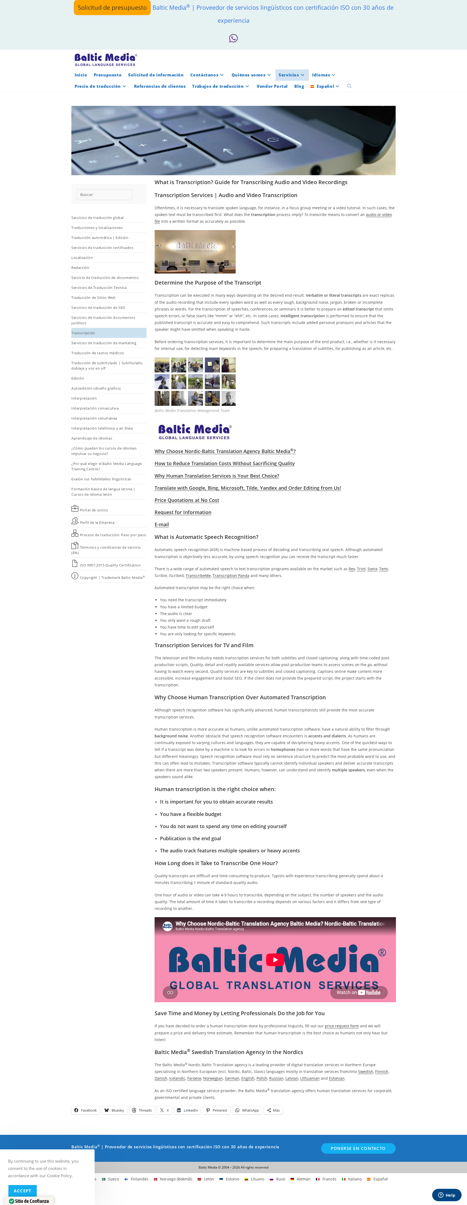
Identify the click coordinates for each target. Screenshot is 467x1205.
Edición (77, 378)
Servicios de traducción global (97, 217)
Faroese (194, 1078)
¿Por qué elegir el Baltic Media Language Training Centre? (106, 466)
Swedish (365, 1071)
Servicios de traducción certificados (102, 247)
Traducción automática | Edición (100, 237)
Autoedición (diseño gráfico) (96, 388)
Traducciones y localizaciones (97, 227)
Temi (383, 568)
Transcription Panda (231, 575)
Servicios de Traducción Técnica (99, 287)
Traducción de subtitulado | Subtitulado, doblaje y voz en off (107, 365)
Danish (161, 1078)
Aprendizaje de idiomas (91, 438)
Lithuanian (310, 1078)
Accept (22, 1190)
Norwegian (213, 1078)
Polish (261, 1078)
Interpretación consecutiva (95, 408)
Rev (352, 568)
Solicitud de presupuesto (112, 7)
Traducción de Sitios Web (93, 297)
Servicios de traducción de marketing (103, 342)
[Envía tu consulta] (126, 194)
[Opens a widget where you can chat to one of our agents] (447, 1195)
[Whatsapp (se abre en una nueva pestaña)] (233, 38)
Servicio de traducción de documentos (105, 277)
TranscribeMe (198, 575)
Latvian (291, 1078)
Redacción (80, 267)
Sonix (372, 568)
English (248, 1078)
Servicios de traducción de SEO (98, 307)
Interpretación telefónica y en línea (102, 428)
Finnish (381, 1071)
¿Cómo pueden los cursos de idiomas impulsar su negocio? (103, 451)
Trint (361, 568)
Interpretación (84, 398)
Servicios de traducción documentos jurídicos (103, 320)
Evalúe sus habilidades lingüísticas (101, 479)
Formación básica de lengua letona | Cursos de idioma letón (103, 492)
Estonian (337, 1078)
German (232, 1078)
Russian (276, 1078)
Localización (82, 257)
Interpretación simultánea (94, 418)
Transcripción (83, 332)
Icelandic (177, 1078)
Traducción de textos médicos (97, 352)
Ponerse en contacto (358, 1148)
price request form (342, 1025)
